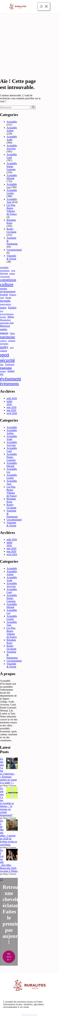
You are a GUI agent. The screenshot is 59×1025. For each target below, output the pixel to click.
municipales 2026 (7, 323)
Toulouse (9, 364)
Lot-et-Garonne (7, 314)
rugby (4, 347)
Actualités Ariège (12, 129)
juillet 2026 (9, 403)
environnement (7, 291)
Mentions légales (29, 1014)
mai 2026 (11, 410)
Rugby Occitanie (11, 230)
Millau (11, 317)
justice (3, 307)
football (4, 294)
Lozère (3, 317)
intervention (5, 304)
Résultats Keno (11, 221)
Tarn (1, 364)
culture (6, 284)
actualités (4, 267)
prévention (4, 344)
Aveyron (4, 273)
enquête (3, 288)
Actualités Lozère (12, 192)
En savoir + (9, 957)
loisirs (12, 307)
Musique (5, 325)
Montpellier (5, 320)
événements (9, 383)
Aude (13, 271)
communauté (5, 276)
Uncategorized (14, 249)
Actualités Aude (12, 138)
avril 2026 (12, 413)
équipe (11, 371)
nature (4, 333)
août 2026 (12, 398)
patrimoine (7, 337)
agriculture (5, 270)
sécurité (7, 360)
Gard (2, 298)
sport (4, 354)
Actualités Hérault (12, 177)
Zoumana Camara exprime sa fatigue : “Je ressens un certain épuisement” (7, 802)
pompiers (11, 341)
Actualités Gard (12, 156)
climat (12, 273)
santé (12, 347)
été (1, 374)
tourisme (6, 367)
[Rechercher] (33, 107)
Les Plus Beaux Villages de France (12, 209)
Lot (1, 311)
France (12, 294)
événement (10, 378)
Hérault (8, 298)
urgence (3, 371)
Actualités (12, 121)
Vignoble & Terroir (11, 257)
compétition (8, 279)
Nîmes (12, 333)
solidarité (3, 351)
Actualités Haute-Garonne (12, 166)
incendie (5, 300)
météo (3, 329)
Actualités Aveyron (12, 147)
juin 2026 (11, 407)
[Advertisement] (29, 45)
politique (3, 341)
